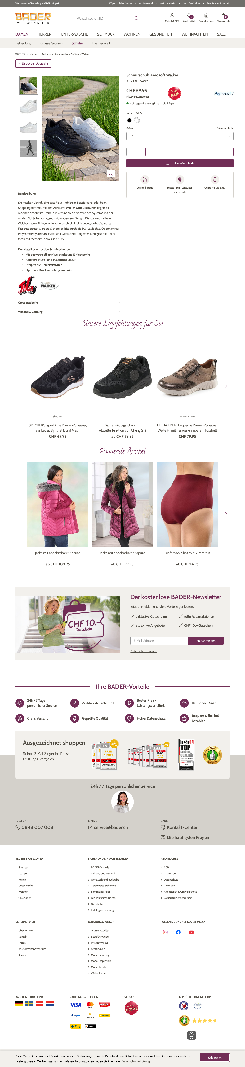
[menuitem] (22, 34)
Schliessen (215, 1058)
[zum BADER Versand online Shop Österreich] (39, 1003)
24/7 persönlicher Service (119, 3)
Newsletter (97, 904)
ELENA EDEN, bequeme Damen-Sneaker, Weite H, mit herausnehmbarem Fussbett (187, 428)
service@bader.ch (111, 827)
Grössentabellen (100, 930)
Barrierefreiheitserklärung (178, 897)
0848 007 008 (37, 827)
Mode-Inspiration (101, 961)
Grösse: (130, 128)
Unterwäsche (25, 885)
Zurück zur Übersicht (35, 63)
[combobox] (108, 18)
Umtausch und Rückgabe (105, 879)
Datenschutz (171, 879)
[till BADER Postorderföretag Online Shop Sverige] (29, 1003)
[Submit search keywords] (136, 18)
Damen (22, 873)
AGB (166, 867)
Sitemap (23, 867)
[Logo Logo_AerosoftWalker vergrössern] (49, 286)
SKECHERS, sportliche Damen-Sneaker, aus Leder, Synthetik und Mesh (58, 428)
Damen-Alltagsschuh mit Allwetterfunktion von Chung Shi (122, 428)
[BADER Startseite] (33, 18)
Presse (22, 942)
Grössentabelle (225, 128)
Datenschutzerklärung (136, 1061)
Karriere (22, 955)
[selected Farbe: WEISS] (137, 120)
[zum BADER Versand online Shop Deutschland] (19, 1003)
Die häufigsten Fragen (103, 897)
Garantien (169, 885)
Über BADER (25, 930)
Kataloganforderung (102, 910)
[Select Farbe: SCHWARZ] (129, 120)
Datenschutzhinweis (143, 651)
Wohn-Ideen (98, 973)
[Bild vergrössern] (111, 173)
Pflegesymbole (99, 942)
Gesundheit (24, 897)
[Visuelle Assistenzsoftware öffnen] (189, 1035)
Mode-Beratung (100, 955)
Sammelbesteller (100, 891)
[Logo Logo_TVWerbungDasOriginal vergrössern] (27, 286)
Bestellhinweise (100, 936)
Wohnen (23, 891)
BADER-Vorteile (100, 867)
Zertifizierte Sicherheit (103, 885)
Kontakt (22, 936)
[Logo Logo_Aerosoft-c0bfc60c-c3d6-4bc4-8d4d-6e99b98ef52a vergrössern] (224, 93)
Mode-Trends (98, 967)
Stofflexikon (98, 949)
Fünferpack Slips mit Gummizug (187, 553)
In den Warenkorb (182, 163)
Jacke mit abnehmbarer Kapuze (57, 553)
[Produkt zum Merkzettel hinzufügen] (189, 152)
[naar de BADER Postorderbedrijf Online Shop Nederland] (50, 1003)
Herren (22, 879)
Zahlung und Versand (103, 873)
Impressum (170, 873)
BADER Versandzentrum (32, 949)
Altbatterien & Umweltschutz (180, 891)
